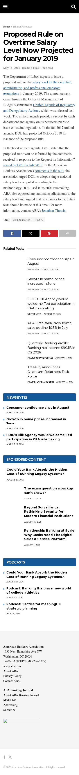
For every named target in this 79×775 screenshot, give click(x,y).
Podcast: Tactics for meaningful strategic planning (33, 606)
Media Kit (9, 700)
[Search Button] (73, 6)
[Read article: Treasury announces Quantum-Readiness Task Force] (14, 373)
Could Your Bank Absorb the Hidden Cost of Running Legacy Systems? (37, 472)
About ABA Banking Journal (21, 695)
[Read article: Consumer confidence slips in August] (14, 264)
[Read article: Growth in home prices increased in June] (14, 284)
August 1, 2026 (32, 544)
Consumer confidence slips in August (37, 408)
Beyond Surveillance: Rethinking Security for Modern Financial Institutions (48, 511)
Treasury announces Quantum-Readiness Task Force (48, 371)
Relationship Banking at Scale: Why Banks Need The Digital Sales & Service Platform (49, 535)
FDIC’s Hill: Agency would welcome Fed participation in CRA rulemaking (51, 303)
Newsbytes (34, 313)
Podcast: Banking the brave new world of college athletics (38, 590)
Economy (33, 269)
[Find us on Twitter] (10, 757)
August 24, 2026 (64, 382)
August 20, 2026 (15, 479)
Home (6, 26)
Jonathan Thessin (54, 210)
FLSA (39, 219)
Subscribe (9, 710)
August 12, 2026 (32, 521)
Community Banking (40, 358)
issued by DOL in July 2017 (23, 165)
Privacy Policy (12, 676)
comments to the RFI (49, 170)
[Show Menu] (5, 6)
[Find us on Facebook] (4, 757)
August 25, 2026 (49, 269)
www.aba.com (12, 666)
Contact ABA (11, 681)
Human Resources (22, 26)
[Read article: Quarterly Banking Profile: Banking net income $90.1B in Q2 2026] (14, 348)
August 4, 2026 (14, 597)
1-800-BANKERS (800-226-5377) (24, 661)
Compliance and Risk (40, 382)
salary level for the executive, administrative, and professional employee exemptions (37, 88)
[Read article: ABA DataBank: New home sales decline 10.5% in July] (14, 328)
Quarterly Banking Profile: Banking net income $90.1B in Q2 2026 (51, 347)
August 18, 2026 (32, 498)
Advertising (10, 705)
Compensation (22, 219)
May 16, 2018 (11, 68)
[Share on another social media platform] (67, 233)
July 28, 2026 (13, 613)
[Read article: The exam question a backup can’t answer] (12, 492)
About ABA (10, 671)
